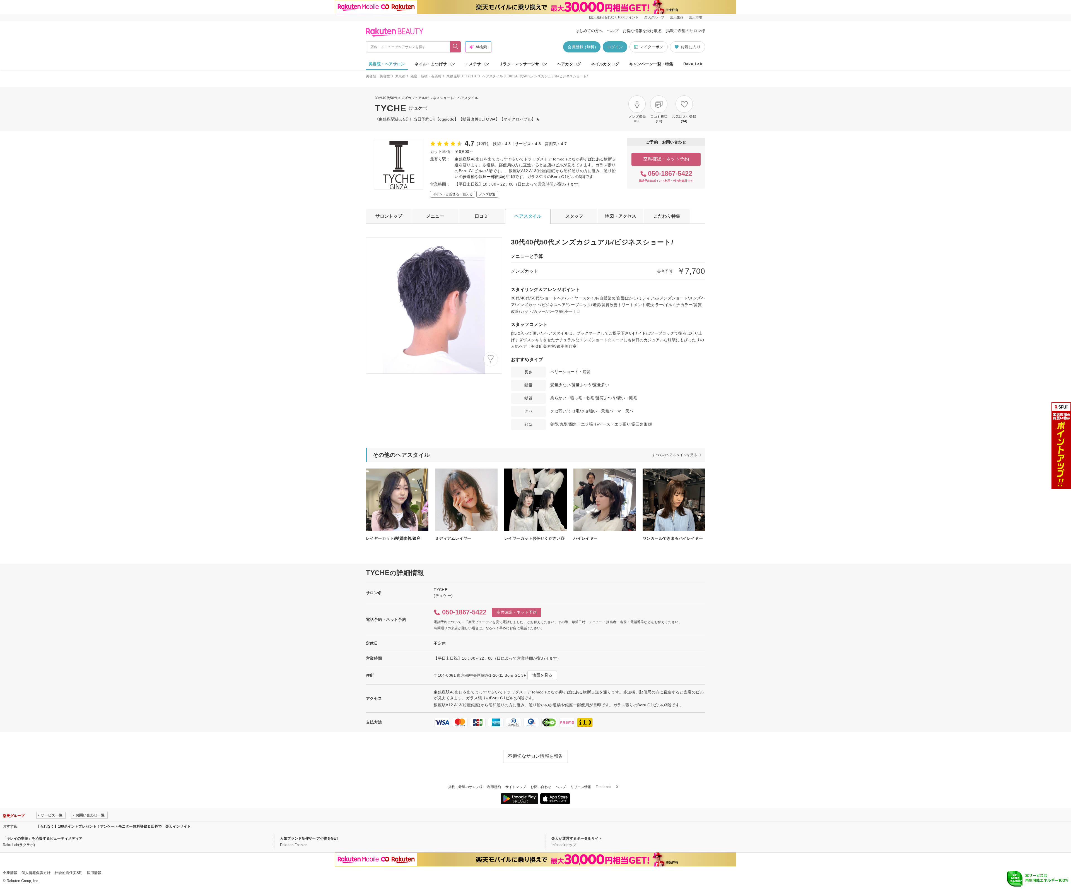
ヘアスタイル (492, 76)
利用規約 (494, 787)
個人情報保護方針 (35, 873)
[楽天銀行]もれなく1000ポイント (614, 17)
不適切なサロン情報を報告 (535, 756)
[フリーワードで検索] (455, 46)
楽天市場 (695, 17)
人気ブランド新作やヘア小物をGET (309, 838)
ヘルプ (613, 30)
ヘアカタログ (569, 64)
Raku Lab (692, 64)
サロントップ (388, 216)
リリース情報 (581, 787)
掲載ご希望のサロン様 (685, 30)
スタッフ (574, 216)
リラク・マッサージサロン (523, 64)
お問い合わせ (540, 787)
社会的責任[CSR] (69, 873)
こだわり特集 (666, 216)
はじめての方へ (589, 30)
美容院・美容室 (378, 76)
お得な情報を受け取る (642, 30)
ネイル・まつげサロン (435, 64)
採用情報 (94, 873)
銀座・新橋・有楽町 (426, 76)
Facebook (604, 787)
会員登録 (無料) (582, 47)
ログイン (615, 47)
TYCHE (471, 76)
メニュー (435, 216)
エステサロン (477, 64)
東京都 (400, 76)
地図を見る (542, 675)
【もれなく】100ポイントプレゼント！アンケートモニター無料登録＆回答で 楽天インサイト (113, 826)
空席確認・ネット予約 (666, 159)
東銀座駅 (453, 76)
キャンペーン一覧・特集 (651, 64)
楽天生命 (676, 17)
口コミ (481, 216)
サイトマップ (515, 787)
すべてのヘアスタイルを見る (674, 455)
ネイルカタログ (605, 64)
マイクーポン (651, 47)
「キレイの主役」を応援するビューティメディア (43, 838)
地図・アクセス (620, 216)
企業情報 (10, 873)
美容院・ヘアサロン (387, 64)
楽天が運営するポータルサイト (576, 838)
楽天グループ (654, 17)
